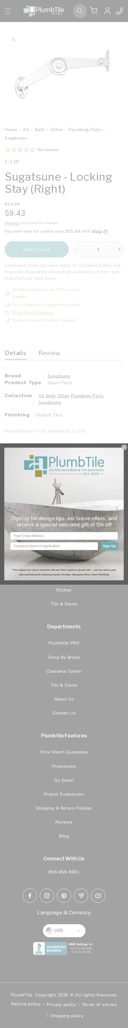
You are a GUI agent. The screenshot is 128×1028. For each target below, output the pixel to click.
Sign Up (109, 546)
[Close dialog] (124, 447)
